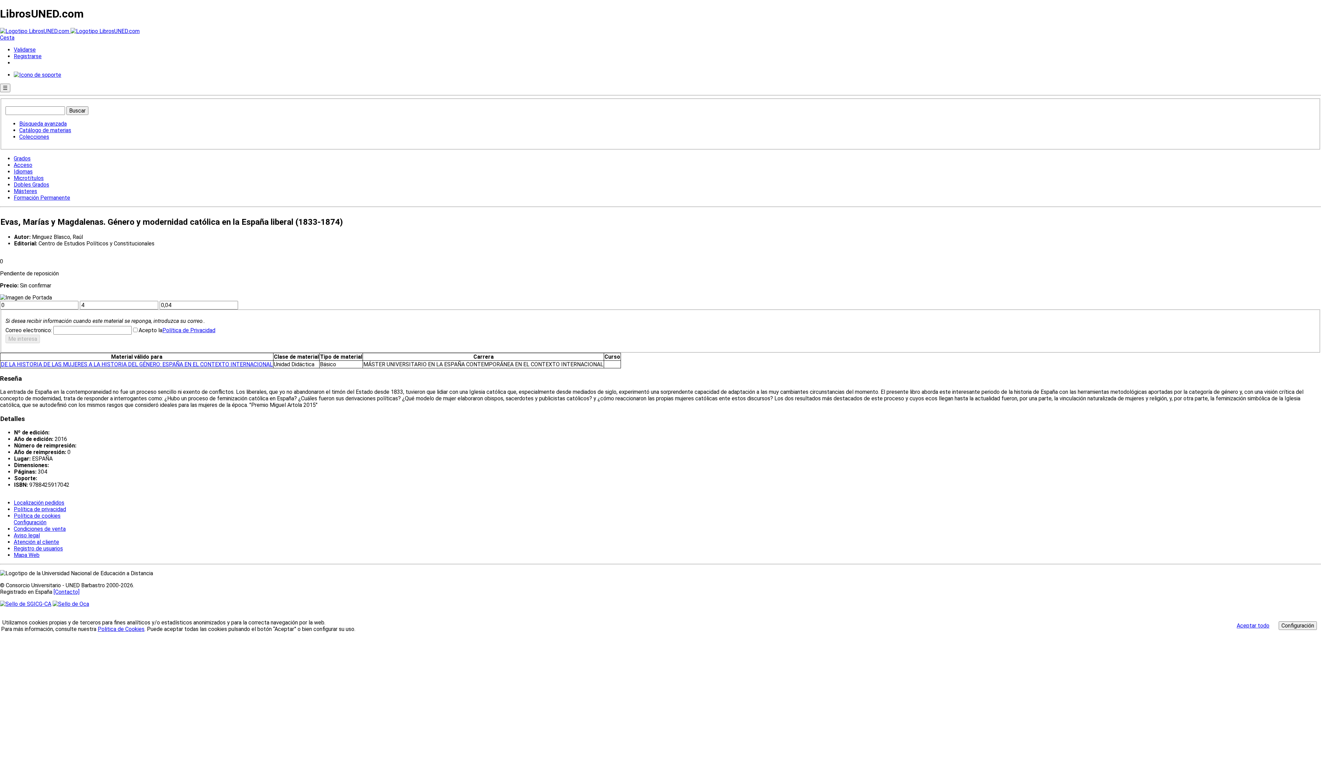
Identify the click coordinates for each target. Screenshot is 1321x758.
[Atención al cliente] (37, 75)
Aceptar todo (1253, 625)
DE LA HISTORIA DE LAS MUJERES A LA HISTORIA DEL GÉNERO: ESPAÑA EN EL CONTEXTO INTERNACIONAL (137, 364)
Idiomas (23, 171)
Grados (22, 158)
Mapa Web (27, 555)
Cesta (7, 37)
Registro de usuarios (38, 548)
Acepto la (150, 330)
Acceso (23, 165)
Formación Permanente (42, 197)
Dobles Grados (31, 184)
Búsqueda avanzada (43, 123)
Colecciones (34, 137)
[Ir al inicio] (70, 31)
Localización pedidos (39, 502)
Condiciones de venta (40, 529)
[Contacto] (66, 592)
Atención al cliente (36, 542)
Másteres (25, 191)
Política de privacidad (40, 509)
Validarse (25, 49)
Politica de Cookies (121, 629)
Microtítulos (29, 178)
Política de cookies (37, 516)
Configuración (29, 522)
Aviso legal (27, 535)
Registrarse (28, 56)
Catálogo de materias (45, 130)
